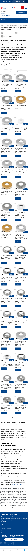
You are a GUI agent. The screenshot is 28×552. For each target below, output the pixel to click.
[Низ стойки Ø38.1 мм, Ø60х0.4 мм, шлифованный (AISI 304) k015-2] (7, 319)
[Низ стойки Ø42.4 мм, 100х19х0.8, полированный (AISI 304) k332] (7, 148)
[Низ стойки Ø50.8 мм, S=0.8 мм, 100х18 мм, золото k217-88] (21, 102)
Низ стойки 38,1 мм (8, 32)
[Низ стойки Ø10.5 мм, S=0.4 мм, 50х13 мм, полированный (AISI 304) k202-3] (21, 405)
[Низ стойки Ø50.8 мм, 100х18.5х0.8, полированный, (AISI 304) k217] (7, 83)
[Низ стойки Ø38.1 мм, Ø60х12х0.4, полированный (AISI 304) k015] (21, 298)
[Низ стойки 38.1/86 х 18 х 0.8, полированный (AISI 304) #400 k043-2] (21, 212)
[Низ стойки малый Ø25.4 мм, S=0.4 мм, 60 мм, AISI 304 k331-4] (7, 362)
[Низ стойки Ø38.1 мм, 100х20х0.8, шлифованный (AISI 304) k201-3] (21, 148)
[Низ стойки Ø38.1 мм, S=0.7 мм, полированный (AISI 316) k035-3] (21, 362)
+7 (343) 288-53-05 (19, 1)
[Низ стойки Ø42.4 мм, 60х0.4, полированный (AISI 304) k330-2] (21, 276)
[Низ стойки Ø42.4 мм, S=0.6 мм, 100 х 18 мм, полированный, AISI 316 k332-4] (21, 126)
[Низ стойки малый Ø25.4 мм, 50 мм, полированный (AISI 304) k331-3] (7, 341)
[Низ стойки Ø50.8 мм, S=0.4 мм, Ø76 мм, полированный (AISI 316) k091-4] (21, 255)
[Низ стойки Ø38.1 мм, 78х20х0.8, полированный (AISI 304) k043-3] (7, 212)
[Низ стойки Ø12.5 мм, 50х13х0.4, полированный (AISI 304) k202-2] (7, 405)
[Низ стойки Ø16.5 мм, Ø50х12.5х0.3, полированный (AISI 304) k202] (21, 384)
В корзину (4, 91)
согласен (4, 530)
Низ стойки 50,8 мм (8, 36)
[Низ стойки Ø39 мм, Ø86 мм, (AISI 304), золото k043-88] (7, 231)
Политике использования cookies (13, 547)
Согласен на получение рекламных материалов (10, 532)
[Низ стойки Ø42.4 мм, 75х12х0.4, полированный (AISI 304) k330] (7, 276)
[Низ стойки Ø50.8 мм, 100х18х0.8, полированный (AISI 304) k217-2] (21, 83)
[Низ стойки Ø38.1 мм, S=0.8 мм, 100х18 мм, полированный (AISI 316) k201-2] (21, 341)
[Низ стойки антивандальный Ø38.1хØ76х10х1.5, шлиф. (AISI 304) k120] (21, 234)
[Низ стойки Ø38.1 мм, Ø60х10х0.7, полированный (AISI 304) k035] (7, 298)
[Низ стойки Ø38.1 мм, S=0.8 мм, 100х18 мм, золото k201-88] (7, 188)
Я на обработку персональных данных (10, 530)
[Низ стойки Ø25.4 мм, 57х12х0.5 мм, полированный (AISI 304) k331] (21, 319)
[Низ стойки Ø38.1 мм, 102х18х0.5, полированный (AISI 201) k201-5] (21, 169)
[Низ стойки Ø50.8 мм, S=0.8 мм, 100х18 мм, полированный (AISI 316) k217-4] (7, 105)
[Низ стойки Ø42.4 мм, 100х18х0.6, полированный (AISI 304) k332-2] (7, 126)
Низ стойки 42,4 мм (22, 32)
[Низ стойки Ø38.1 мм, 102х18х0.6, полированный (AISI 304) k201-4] (7, 169)
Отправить (14, 539)
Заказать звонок (21, 12)
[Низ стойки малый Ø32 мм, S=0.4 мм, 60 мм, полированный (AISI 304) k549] (7, 384)
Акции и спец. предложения (17, 536)
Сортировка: (13, 72)
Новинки (4, 536)
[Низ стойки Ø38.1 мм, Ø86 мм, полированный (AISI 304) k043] (21, 191)
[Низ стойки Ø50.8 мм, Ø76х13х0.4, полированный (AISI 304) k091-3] (7, 255)
